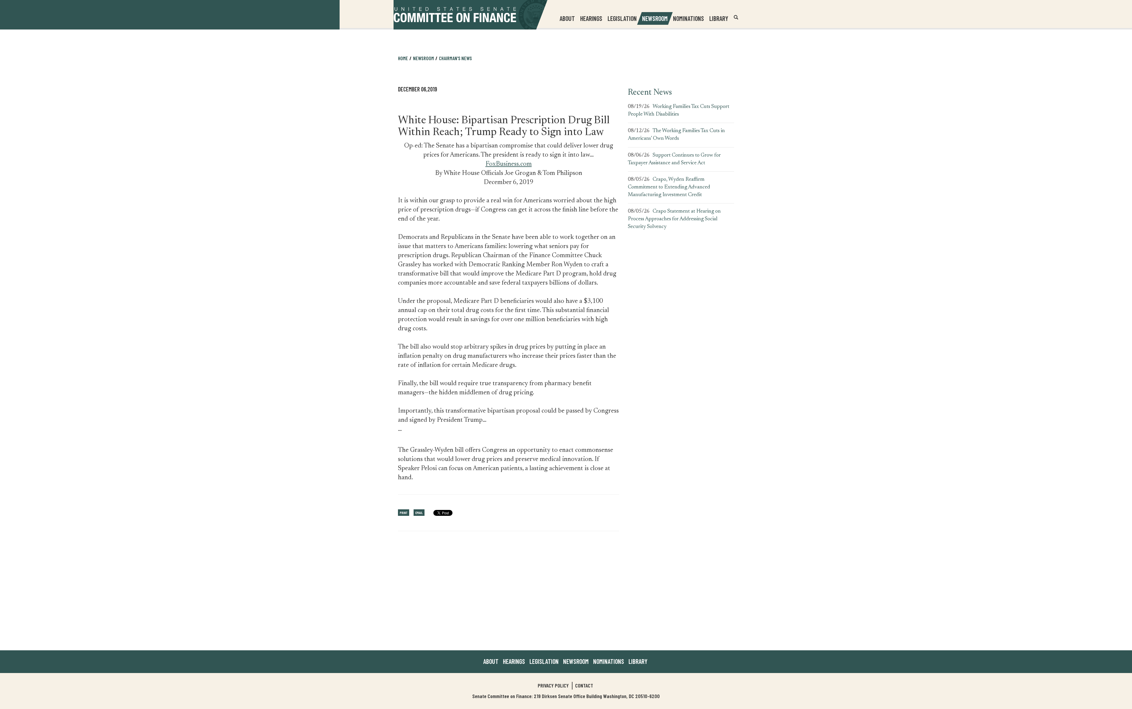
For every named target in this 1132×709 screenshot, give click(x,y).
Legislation (622, 18)
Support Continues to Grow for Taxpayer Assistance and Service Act (674, 159)
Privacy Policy (553, 685)
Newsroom (576, 661)
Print (403, 513)
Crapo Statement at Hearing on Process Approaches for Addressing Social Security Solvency (674, 219)
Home (403, 58)
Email (419, 513)
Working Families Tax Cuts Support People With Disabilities (678, 110)
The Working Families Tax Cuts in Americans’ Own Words (676, 134)
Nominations (688, 18)
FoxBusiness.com (509, 164)
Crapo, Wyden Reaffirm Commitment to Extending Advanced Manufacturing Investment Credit (669, 187)
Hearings (591, 18)
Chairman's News (455, 58)
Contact (584, 685)
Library (718, 18)
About (490, 661)
